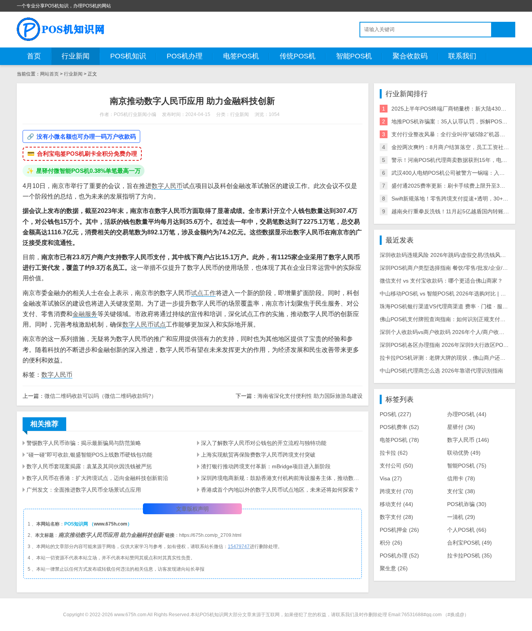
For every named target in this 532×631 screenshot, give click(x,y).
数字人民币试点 (144, 324)
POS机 (395, 414)
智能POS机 (354, 56)
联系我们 (462, 56)
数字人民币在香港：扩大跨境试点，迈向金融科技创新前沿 (97, 478)
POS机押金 (399, 530)
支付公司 (396, 465)
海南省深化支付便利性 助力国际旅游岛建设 (310, 396)
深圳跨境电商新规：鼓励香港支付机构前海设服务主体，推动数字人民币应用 (281, 478)
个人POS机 (466, 530)
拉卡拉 (394, 453)
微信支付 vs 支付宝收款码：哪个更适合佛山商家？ (441, 281)
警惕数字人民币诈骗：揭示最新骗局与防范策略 (83, 443)
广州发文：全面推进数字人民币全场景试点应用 (83, 490)
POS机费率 (399, 427)
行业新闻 (76, 56)
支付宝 (461, 491)
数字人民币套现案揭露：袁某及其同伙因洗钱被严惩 (89, 466)
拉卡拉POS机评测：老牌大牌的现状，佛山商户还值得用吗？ (453, 358)
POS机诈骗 (466, 504)
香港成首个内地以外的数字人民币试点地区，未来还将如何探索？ (280, 490)
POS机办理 (185, 56)
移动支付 (396, 504)
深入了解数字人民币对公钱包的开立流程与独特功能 (263, 443)
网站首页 (49, 74)
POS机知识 (128, 56)
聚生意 (394, 568)
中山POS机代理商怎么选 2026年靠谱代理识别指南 (441, 370)
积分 (391, 543)
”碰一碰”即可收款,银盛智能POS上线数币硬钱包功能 (89, 455)
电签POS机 (241, 56)
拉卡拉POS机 (469, 555)
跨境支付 (396, 491)
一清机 (461, 517)
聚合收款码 (410, 56)
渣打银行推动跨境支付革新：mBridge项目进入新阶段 (266, 466)
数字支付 (396, 517)
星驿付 (461, 427)
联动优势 (464, 453)
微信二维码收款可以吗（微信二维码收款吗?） (100, 396)
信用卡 (461, 478)
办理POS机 (466, 414)
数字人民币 (167, 186)
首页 (34, 56)
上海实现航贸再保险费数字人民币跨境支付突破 (258, 455)
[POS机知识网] (61, 29)
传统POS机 (297, 56)
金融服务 (84, 314)
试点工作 (203, 293)
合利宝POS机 (469, 543)
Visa (391, 478)
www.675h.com (110, 524)
